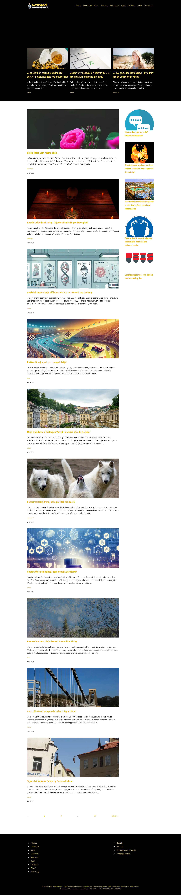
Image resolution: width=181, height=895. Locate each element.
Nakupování (114, 6)
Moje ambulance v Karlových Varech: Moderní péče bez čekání (58, 432)
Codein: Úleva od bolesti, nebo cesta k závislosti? (52, 571)
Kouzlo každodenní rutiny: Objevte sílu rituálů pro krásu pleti (57, 222)
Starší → (115, 816)
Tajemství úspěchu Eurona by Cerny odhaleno (49, 781)
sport (28, 378)
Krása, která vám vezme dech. (42, 152)
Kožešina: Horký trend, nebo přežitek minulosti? (51, 501)
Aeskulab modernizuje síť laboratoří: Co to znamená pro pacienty (59, 292)
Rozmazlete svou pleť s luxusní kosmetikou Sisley (52, 641)
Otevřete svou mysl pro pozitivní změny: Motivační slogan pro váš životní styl (139, 168)
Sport (123, 6)
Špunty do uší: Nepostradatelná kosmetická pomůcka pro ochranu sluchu (138, 242)
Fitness (78, 6)
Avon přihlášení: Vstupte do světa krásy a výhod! (51, 711)
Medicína (104, 6)
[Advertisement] (90, 32)
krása (28, 657)
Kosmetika (87, 6)
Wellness (131, 6)
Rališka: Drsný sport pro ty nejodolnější (47, 362)
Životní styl (148, 6)
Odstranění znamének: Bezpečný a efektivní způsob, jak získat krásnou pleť (139, 205)
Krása (96, 6)
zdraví (29, 92)
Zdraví (139, 6)
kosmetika (116, 92)
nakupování (30, 518)
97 (95, 816)
